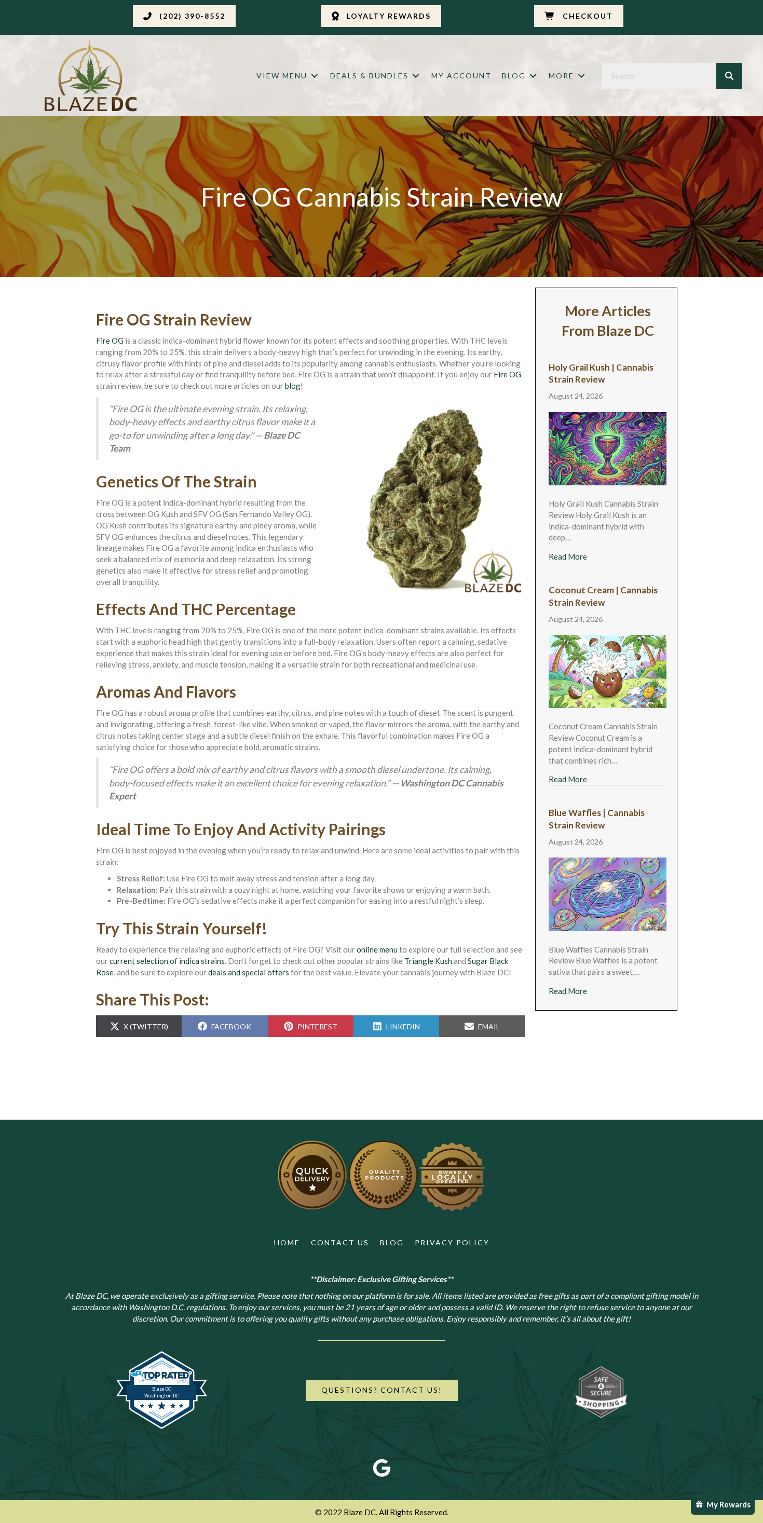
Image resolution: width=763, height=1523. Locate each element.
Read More (568, 556)
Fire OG (110, 340)
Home (287, 1242)
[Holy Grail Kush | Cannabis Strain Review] (607, 447)
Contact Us (340, 1242)
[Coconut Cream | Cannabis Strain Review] (607, 670)
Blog (392, 1242)
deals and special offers (248, 972)
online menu (377, 949)
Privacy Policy (452, 1242)
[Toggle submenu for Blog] (533, 76)
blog (293, 385)
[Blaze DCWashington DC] (161, 1426)
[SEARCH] (729, 76)
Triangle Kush (428, 961)
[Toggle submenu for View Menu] (314, 76)
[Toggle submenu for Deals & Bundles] (416, 76)
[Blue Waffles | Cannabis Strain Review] (607, 893)
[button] (184, 16)
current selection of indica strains (167, 961)
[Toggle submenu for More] (581, 76)
